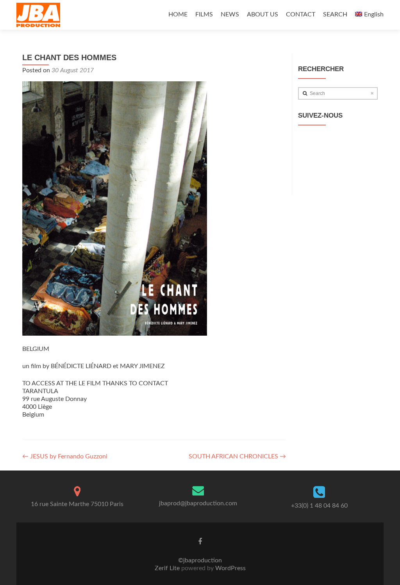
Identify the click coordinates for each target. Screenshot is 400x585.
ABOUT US (262, 14)
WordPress (230, 568)
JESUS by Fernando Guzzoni (64, 456)
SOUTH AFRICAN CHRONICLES (237, 456)
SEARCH (335, 14)
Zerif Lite (168, 568)
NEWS (230, 14)
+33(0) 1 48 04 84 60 (319, 506)
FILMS (204, 14)
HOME (178, 14)
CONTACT (300, 14)
